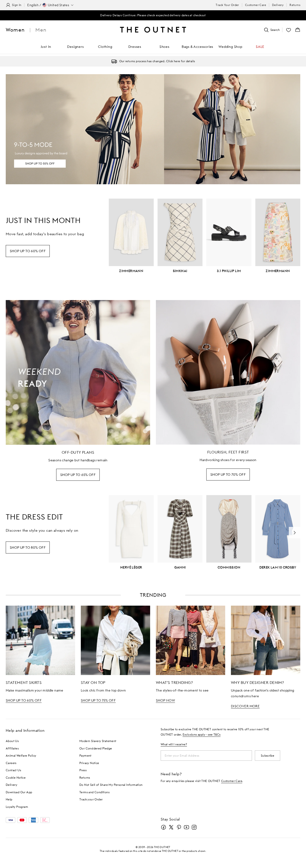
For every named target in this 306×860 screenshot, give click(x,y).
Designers (75, 47)
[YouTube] (186, 827)
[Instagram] (194, 827)
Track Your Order (227, 5)
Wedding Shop (230, 47)
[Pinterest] (179, 827)
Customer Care (255, 5)
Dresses (135, 47)
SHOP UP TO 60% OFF (24, 700)
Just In (46, 47)
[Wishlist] (288, 30)
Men (40, 30)
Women (15, 30)
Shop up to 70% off (228, 474)
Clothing (105, 47)
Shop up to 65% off (78, 475)
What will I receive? (174, 744)
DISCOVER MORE (245, 706)
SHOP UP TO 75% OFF (98, 700)
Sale (260, 47)
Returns (295, 5)
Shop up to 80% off (28, 547)
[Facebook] (163, 827)
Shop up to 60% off (28, 251)
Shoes (164, 47)
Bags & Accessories (197, 47)
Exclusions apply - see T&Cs (202, 734)
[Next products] (294, 532)
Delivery (278, 5)
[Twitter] (171, 827)
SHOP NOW (165, 700)
